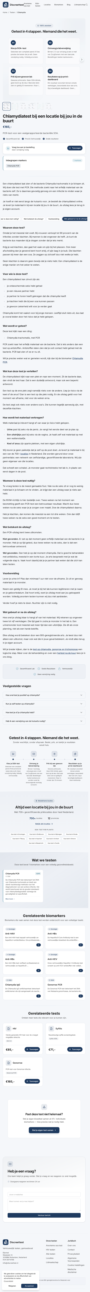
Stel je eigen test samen (42, 1130)
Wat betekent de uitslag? (33, 219)
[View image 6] (48, 106)
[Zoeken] (86, 5)
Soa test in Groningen (18, 834)
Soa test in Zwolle (53, 843)
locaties (24, 454)
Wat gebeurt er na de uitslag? (75, 219)
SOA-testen (37, 4)
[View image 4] (32, 106)
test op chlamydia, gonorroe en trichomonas (55, 649)
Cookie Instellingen (76, 1265)
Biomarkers (58, 5)
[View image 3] (23, 106)
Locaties (47, 5)
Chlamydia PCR (13, 166)
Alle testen (50, 1254)
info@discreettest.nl (10, 1263)
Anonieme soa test (28, 4)
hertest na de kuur (66, 653)
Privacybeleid (74, 1254)
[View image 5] (40, 106)
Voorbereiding (53, 219)
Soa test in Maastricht (36, 843)
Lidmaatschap (79, 5)
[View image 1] (6, 106)
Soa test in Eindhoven (37, 834)
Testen (12, 12)
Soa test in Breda (71, 834)
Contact (71, 1249)
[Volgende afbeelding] (82, 59)
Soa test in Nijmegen (55, 834)
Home (5, 12)
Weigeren (12, 1286)
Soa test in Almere (70, 839)
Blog (68, 5)
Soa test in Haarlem (35, 839)
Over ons (72, 1245)
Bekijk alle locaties (42, 824)
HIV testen (50, 1249)
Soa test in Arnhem (52, 839)
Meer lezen (9, 899)
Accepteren (29, 1286)
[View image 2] (15, 106)
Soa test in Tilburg (18, 839)
